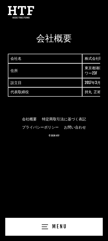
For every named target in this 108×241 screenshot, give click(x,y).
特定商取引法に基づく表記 (64, 119)
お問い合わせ (75, 127)
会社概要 (29, 119)
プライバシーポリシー (40, 127)
